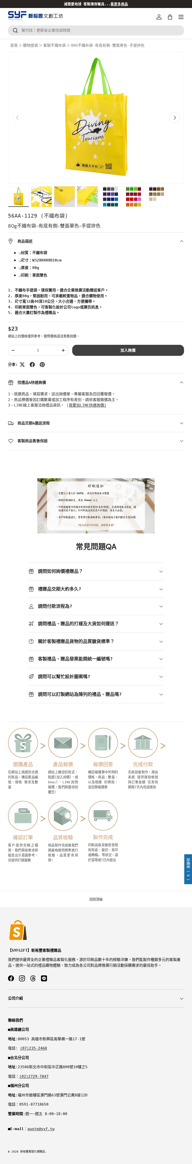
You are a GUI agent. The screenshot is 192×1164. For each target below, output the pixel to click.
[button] (170, 16)
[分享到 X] (22, 365)
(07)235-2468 (33, 1048)
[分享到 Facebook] (32, 365)
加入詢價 (128, 350)
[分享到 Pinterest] (42, 365)
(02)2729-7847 (33, 1076)
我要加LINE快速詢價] (87, 405)
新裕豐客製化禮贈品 (32, 1151)
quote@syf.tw (41, 1129)
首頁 (14, 45)
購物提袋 (30, 45)
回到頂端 (96, 899)
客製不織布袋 (54, 45)
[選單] (181, 16)
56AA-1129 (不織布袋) (38, 216)
